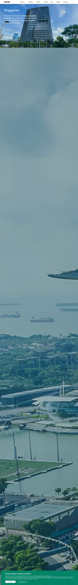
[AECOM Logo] (7, 2)
